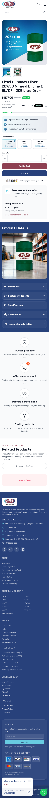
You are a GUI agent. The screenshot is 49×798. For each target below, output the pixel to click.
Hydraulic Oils (7, 577)
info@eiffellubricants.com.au (16, 535)
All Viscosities (7, 613)
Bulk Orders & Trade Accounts (13, 663)
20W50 (27, 606)
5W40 (26, 600)
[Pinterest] (16, 549)
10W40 (27, 603)
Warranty (5, 639)
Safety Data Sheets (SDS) (12, 656)
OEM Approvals (7, 659)
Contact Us (6, 625)
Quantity (5, 153)
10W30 (4, 603)
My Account (6, 685)
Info (46, 106)
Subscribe (24, 742)
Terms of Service (8, 706)
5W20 (26, 596)
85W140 (27, 610)
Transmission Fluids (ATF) (11, 570)
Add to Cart (24, 166)
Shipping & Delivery (9, 632)
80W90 (4, 610)
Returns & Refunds (9, 636)
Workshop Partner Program (12, 669)
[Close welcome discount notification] (29, 781)
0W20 (4, 596)
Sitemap (35, 794)
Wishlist (5, 692)
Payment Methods (9, 642)
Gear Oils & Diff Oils (9, 573)
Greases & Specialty (9, 584)
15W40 (4, 606)
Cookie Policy (7, 712)
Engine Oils (6, 563)
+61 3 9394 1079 (10, 527)
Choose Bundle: (8, 137)
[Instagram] (22, 549)
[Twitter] (10, 549)
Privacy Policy (7, 709)
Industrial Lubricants (10, 580)
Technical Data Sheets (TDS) (12, 653)
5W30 (4, 600)
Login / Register (8, 682)
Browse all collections (24, 466)
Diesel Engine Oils (8, 567)
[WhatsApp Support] (43, 792)
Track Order (6, 695)
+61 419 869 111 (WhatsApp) (15, 531)
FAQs (4, 629)
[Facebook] (4, 549)
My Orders (6, 689)
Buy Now (25, 173)
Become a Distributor (10, 666)
